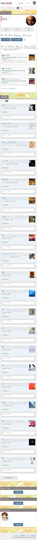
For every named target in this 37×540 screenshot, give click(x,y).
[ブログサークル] (6, 3)
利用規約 (23, 535)
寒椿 (3, 421)
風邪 (3, 458)
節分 (3, 383)
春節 (3, 235)
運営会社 (33, 535)
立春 (3, 365)
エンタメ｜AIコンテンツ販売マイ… (5, 520)
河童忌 (3, 105)
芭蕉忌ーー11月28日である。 (10, 142)
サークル (17, 535)
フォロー (6, 29)
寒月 (3, 439)
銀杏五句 (4, 198)
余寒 (3, 309)
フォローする (5, 39)
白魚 (3, 328)
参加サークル (28, 29)
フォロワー (17, 29)
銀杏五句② (5, 179)
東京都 (16, 35)
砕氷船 (3, 402)
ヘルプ (28, 535)
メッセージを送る (16, 39)
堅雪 (3, 346)
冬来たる (4, 216)
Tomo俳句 (6, 108)
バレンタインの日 (7, 253)
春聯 (3, 272)
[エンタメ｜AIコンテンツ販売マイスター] (5, 516)
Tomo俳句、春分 (6, 123)
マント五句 (5, 160)
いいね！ (5, 112)
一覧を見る (18, 492)
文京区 (19, 35)
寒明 (3, 291)
